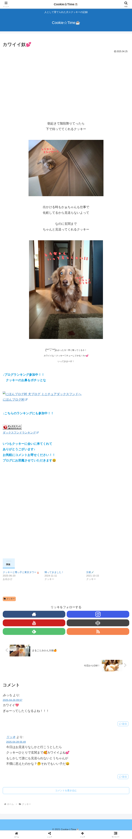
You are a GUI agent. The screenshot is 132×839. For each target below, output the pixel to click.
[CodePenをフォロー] (98, 622)
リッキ (10, 737)
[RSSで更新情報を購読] (98, 631)
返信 (124, 723)
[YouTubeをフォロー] (34, 622)
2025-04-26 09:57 (12, 700)
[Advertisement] (66, 80)
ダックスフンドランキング (19, 432)
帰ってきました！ (54, 572)
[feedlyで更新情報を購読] (34, 631)
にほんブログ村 (13, 399)
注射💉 (90, 572)
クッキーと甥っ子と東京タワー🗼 (21, 572)
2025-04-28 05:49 (16, 741)
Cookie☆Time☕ (66, 4)
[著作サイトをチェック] (34, 614)
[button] (122, 596)
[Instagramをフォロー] (98, 614)
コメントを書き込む (66, 790)
